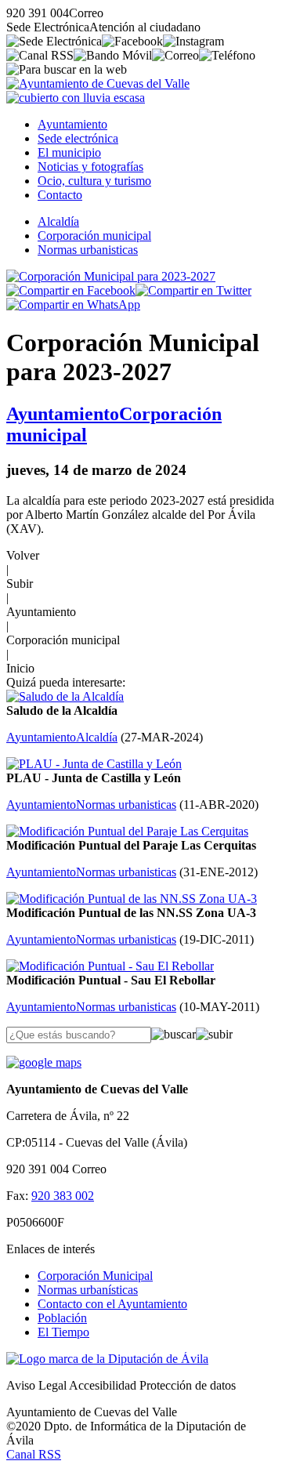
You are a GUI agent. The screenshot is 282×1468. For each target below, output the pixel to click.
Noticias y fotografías (90, 166)
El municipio (69, 152)
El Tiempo (63, 1332)
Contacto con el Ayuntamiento (112, 1303)
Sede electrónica (78, 138)
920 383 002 (62, 1195)
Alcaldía (58, 221)
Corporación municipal (94, 235)
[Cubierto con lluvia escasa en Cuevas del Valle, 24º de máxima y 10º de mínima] (75, 97)
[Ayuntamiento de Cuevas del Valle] (98, 83)
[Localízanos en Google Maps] (43, 1062)
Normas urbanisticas (88, 249)
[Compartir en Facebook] (71, 290)
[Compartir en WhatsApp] (73, 304)
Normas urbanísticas (88, 1289)
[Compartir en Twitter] (193, 290)
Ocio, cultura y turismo (94, 180)
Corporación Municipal (95, 1275)
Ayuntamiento (72, 124)
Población (62, 1318)
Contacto (60, 194)
